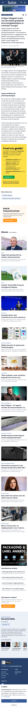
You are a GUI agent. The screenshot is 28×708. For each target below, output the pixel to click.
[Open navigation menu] (2, 2)
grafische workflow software (11, 198)
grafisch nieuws (7, 195)
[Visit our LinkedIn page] (2, 684)
